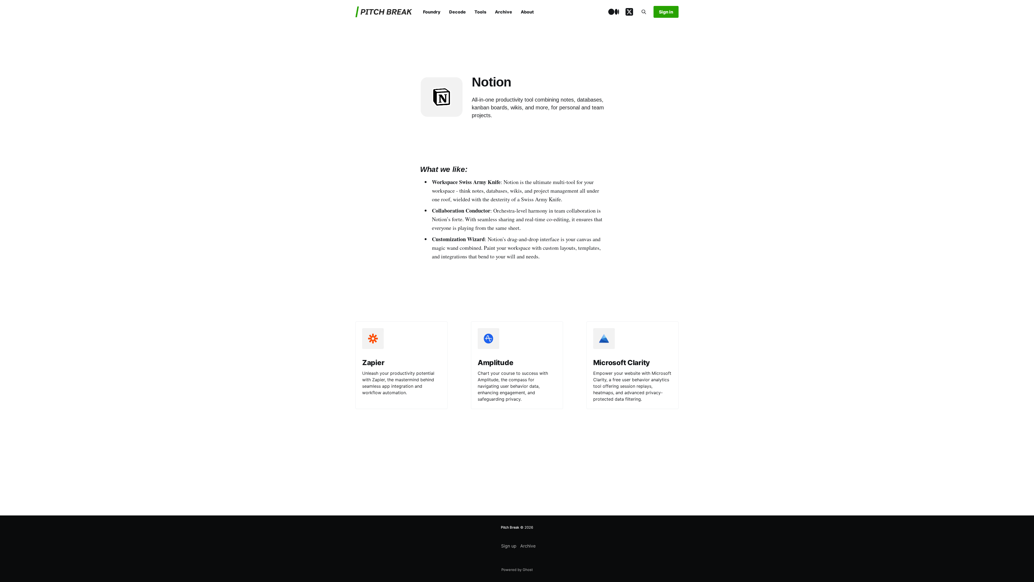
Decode (457, 12)
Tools (480, 12)
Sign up (508, 546)
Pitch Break (510, 527)
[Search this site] (644, 12)
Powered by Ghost (517, 569)
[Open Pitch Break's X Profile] (629, 12)
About (527, 12)
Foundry (432, 12)
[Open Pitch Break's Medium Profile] (613, 12)
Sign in (666, 12)
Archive (503, 12)
